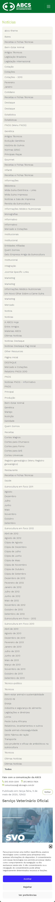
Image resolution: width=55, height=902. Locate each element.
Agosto (8, 491)
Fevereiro (10, 82)
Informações (11, 180)
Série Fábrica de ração (17, 734)
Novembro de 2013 (15, 669)
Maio (7, 509)
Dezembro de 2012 (15, 578)
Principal (9, 391)
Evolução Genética (14, 140)
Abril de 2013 (11, 629)
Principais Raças (13, 154)
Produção (10, 397)
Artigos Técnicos (13, 52)
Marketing (10, 278)
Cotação (9, 66)
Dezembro (10, 496)
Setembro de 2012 (15, 614)
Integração (10, 265)
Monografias (11, 214)
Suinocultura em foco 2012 (19, 528)
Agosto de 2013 (13, 633)
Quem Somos (12, 250)
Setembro (10, 523)
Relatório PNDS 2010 (16, 371)
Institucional (11, 240)
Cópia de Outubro (14, 569)
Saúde (8, 480)
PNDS (8, 376)
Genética (9, 131)
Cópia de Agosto (14, 542)
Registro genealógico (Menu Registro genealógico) (24, 462)
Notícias (9, 317)
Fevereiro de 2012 (14, 582)
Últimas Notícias (13, 335)
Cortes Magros (13, 437)
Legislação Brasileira (15, 56)
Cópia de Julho (13, 551)
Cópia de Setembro (15, 573)
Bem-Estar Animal (14, 47)
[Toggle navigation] (48, 6)
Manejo (8, 411)
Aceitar (28, 879)
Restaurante (11, 470)
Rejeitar (27, 887)
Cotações (10, 71)
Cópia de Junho (13, 555)
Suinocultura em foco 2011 (19, 486)
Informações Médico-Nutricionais (23, 208)
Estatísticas (11, 120)
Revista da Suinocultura (17, 203)
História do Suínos (14, 145)
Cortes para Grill (13, 450)
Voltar (47, 792)
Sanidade (9, 420)
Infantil (8, 170)
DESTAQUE (10, 362)
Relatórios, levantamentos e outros (24, 725)
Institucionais (12, 234)
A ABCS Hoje (12, 322)
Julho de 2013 (12, 651)
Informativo (11, 219)
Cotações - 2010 (13, 77)
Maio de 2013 (12, 660)
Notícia (8, 310)
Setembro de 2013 (15, 678)
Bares (8, 36)
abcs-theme (11, 30)
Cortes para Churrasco (17, 441)
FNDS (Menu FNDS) (15, 125)
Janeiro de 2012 (13, 587)
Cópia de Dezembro (16, 547)
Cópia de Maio (12, 560)
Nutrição (9, 416)
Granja (8, 703)
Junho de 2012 (12, 596)
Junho (8, 505)
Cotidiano (10, 92)
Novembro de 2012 (15, 605)
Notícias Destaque (14, 340)
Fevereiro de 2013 (14, 642)
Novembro (10, 514)
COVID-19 (10, 699)
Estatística (10, 114)
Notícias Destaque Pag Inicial (20, 346)
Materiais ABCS (13, 331)
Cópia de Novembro (16, 564)
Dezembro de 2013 (15, 637)
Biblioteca (10, 185)
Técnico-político (13, 683)
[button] (50, 846)
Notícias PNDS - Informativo (20, 382)
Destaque (10, 102)
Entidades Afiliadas (15, 245)
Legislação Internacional (17, 61)
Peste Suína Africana (16, 721)
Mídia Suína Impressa (16, 194)
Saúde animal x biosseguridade (21, 730)
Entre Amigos (12, 326)
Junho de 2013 (12, 655)
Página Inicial (11, 357)
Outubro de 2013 (14, 673)
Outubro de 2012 (14, 609)
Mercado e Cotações (16, 229)
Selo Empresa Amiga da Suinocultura (25, 254)
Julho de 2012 (12, 591)
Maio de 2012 (12, 600)
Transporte (10, 739)
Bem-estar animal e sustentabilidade (24, 694)
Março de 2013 (13, 664)
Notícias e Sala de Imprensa (20, 199)
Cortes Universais (14, 455)
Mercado (9, 304)
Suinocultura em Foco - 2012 (20, 618)
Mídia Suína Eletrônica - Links (20, 190)
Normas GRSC (12, 149)
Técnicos (9, 689)
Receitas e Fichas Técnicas (19, 42)
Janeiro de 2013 (13, 646)
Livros (8, 716)
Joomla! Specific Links (17, 272)
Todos (8, 769)
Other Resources (14, 351)
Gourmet (9, 159)
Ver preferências (28, 895)
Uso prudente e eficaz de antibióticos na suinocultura (26, 745)
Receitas (9, 432)
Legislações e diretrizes (17, 712)
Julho (7, 500)
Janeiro (8, 86)
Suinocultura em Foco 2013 (19, 623)
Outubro (9, 518)
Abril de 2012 (11, 533)
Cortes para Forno (14, 446)
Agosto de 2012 (13, 538)
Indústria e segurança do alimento (23, 708)
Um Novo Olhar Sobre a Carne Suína (24, 293)
